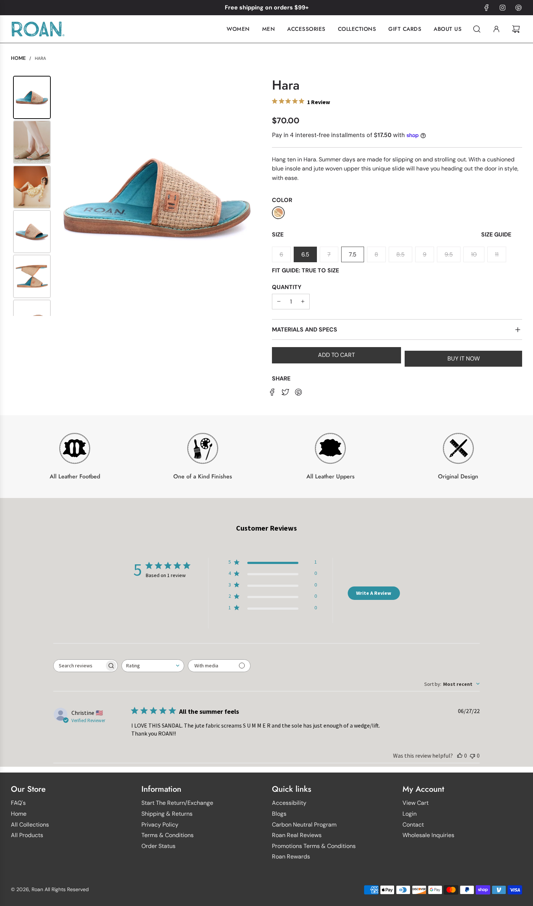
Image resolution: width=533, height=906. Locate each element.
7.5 (352, 254)
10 (474, 254)
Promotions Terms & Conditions (314, 846)
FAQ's (18, 803)
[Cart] (517, 29)
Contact (413, 824)
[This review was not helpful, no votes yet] (472, 755)
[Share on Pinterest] (298, 391)
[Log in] (496, 29)
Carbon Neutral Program (304, 824)
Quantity (286, 287)
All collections (30, 824)
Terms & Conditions (167, 835)
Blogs (279, 814)
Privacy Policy (159, 824)
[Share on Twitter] (285, 391)
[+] (302, 301)
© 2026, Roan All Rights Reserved (50, 889)
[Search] (477, 29)
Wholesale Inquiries (428, 835)
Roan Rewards (291, 856)
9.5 (449, 254)
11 (497, 254)
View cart (415, 803)
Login (409, 814)
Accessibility (289, 803)
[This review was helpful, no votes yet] (459, 755)
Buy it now (463, 358)
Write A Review (373, 593)
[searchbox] (79, 666)
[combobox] (152, 665)
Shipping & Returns (167, 814)
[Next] (250, 196)
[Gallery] (136, 196)
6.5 (305, 254)
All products (27, 835)
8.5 (400, 254)
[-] (278, 301)
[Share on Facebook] (272, 391)
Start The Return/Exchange (177, 803)
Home (18, 814)
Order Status (158, 846)
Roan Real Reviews (297, 835)
